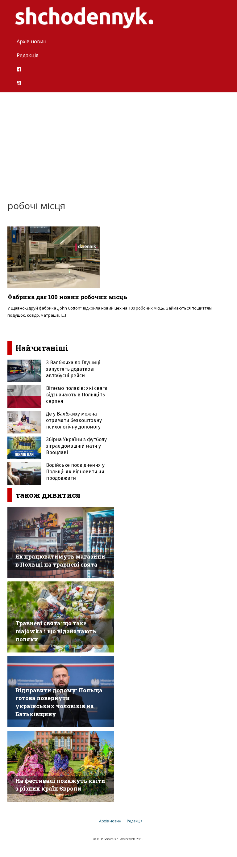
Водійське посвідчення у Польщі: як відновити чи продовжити (75, 471)
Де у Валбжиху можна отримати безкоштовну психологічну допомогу (74, 420)
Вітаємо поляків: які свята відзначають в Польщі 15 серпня (76, 394)
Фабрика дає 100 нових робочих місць (67, 297)
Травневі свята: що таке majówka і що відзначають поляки (55, 631)
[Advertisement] (118, 142)
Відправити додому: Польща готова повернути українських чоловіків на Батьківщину (58, 702)
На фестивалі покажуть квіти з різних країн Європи (60, 784)
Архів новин (31, 41)
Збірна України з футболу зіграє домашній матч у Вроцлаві (76, 446)
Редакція (27, 55)
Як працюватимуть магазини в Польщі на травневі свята (60, 560)
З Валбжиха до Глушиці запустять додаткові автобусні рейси (73, 369)
